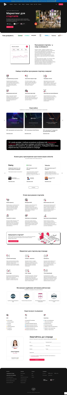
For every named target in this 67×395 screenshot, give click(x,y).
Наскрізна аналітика (48, 323)
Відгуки (23, 4)
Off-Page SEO (9, 329)
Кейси (20, 4)
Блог (34, 4)
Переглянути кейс (9, 133)
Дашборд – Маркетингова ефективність (51, 326)
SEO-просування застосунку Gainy (14, 130)
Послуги (15, 4)
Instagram (45, 375)
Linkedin (51, 375)
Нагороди (27, 4)
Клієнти (32, 4)
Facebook (51, 373)
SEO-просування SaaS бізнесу (32, 130)
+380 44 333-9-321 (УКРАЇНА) (11, 375)
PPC (26, 318)
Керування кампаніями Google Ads (31, 323)
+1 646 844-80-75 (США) (10, 373)
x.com (44, 373)
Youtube (57, 373)
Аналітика (46, 318)
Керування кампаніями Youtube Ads (31, 329)
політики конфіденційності (35, 356)
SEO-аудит (9, 323)
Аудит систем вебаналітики (49, 320)
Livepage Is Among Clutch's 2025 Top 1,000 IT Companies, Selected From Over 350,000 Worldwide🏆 (33, 1)
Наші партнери (23, 382)
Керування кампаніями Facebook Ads (32, 326)
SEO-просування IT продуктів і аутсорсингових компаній (50, 131)
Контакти (39, 4)
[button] (5, 120)
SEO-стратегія (9, 320)
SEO (7, 318)
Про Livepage (23, 373)
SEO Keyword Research (11, 326)
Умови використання (9, 382)
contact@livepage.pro (9, 377)
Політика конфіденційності (10, 380)
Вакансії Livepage (23, 380)
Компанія (11, 4)
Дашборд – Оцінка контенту (49, 329)
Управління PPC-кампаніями (30, 320)
